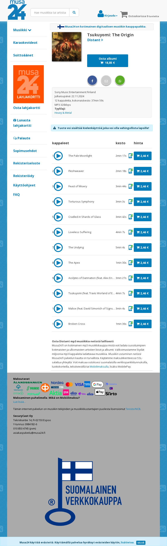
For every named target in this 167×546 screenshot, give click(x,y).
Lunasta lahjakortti (22, 123)
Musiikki (20, 30)
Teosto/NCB (133, 409)
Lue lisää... (19, 402)
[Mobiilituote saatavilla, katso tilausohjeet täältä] (130, 155)
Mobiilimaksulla (99, 366)
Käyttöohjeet (24, 185)
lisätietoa (127, 542)
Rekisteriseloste (26, 163)
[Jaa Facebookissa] (92, 80)
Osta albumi (108, 61)
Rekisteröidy (23, 176)
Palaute (23, 138)
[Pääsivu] (17, 10)
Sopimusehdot (25, 151)
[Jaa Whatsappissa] (120, 80)
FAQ (16, 194)
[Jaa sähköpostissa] (106, 80)
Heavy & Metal (63, 112)
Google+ (15, 201)
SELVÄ (140, 542)
